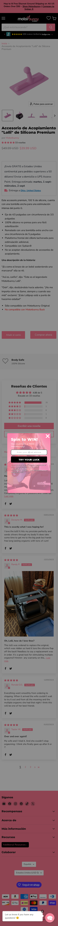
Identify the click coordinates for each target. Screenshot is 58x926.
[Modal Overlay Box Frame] (29, 463)
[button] (49, 917)
